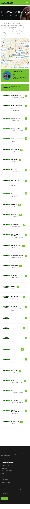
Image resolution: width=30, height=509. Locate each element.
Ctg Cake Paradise (16, 95)
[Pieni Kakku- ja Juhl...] (2, 46)
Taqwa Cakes (14, 359)
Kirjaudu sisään (6, 482)
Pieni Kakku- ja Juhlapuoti (15, 181)
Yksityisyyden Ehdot (7, 470)
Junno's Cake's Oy (15, 193)
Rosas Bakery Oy (15, 349)
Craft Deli (14, 169)
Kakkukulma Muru (25, 43)
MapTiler (15, 67)
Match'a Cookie (15, 224)
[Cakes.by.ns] (20, 47)
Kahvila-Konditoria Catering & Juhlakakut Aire (17, 107)
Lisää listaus (5, 479)
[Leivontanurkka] (28, 53)
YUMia (12, 390)
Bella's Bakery (15, 149)
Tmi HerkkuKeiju (15, 128)
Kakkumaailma (15, 306)
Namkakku (14, 204)
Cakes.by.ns (20, 50)
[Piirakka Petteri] (11, 56)
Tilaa (4, 498)
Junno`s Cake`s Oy (16, 54)
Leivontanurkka (15, 86)
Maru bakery (14, 400)
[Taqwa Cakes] (27, 64)
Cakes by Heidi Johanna (17, 255)
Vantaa (11, 16)
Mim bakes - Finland (20, 57)
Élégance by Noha (16, 245)
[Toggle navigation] (27, 3)
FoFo (19, 53)
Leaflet (12, 67)
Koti (2, 16)
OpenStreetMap (21, 67)
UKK (3, 473)
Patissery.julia (15, 421)
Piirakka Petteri (12, 59)
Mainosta (4, 477)
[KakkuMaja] (28, 63)
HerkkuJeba (26, 45)
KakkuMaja (14, 338)
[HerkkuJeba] (26, 42)
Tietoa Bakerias (5, 465)
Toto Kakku (14, 159)
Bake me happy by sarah (17, 138)
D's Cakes (13, 214)
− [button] (3, 43)
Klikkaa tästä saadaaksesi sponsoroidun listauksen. (19, 77)
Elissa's (13, 286)
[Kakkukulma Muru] (24, 40)
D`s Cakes (23, 55)
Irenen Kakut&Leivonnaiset (16, 411)
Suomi (6, 16)
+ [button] (3, 40)
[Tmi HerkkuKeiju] (19, 49)
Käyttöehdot (5, 468)
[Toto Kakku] (9, 56)
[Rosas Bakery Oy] (28, 42)
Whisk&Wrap (14, 265)
